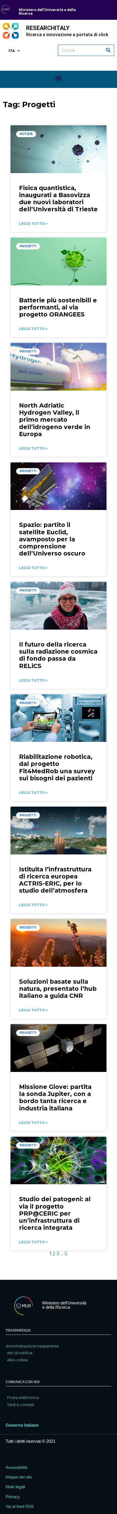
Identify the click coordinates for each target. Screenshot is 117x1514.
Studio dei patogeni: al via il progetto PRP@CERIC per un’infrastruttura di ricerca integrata (55, 1213)
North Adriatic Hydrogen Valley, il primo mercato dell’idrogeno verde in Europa (54, 420)
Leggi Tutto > (33, 223)
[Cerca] (108, 50)
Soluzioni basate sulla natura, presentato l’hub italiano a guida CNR (58, 988)
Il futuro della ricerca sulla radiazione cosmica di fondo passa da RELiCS (58, 655)
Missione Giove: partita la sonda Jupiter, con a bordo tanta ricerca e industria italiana (55, 1097)
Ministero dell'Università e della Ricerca (47, 12)
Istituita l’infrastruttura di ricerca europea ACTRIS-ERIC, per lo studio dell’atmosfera (55, 880)
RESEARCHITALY (48, 28)
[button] (58, 78)
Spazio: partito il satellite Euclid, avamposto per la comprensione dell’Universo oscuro (52, 539)
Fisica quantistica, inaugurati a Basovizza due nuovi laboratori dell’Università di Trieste (58, 198)
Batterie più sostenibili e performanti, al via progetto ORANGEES (58, 307)
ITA (12, 51)
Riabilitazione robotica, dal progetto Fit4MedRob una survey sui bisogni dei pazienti (57, 767)
